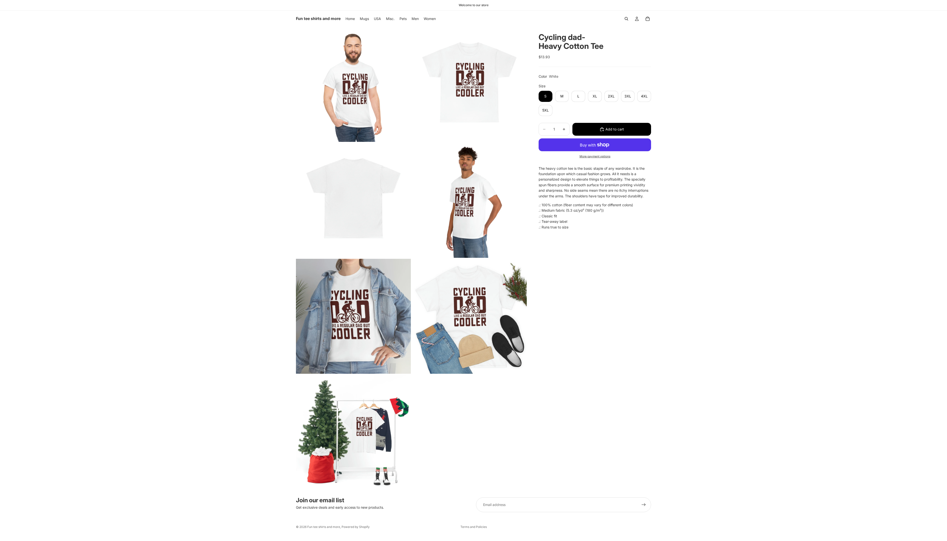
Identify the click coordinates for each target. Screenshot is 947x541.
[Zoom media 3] (353, 200)
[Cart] (647, 18)
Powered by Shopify (356, 527)
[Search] (626, 18)
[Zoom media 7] (353, 432)
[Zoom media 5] (353, 316)
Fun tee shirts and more (323, 527)
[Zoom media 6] (469, 316)
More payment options (595, 156)
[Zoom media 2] (469, 84)
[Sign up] (643, 505)
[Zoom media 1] (353, 84)
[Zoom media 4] (469, 200)
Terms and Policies (473, 527)
